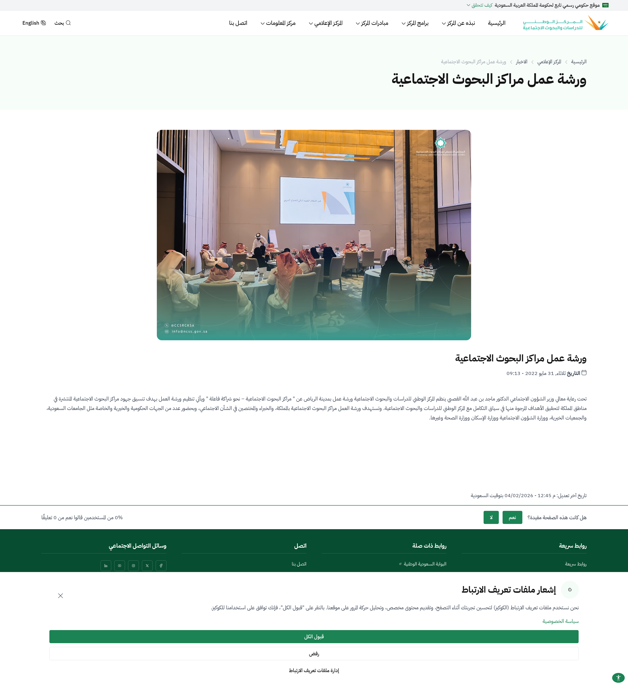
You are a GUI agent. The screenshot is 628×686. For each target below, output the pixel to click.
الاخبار (521, 61)
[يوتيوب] (119, 565)
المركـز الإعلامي (328, 23)
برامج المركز (417, 23)
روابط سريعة (576, 563)
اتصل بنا (238, 23)
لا (491, 517)
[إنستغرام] (133, 565)
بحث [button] (59, 23)
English (30, 23)
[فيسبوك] (161, 565)
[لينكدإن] (106, 565)
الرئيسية (497, 23)
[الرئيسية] (565, 22)
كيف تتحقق (482, 5)
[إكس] (147, 565)
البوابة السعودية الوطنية (425, 563)
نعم (512, 517)
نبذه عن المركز (460, 23)
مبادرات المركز (374, 23)
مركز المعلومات (280, 23)
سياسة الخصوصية (561, 621)
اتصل (300, 546)
